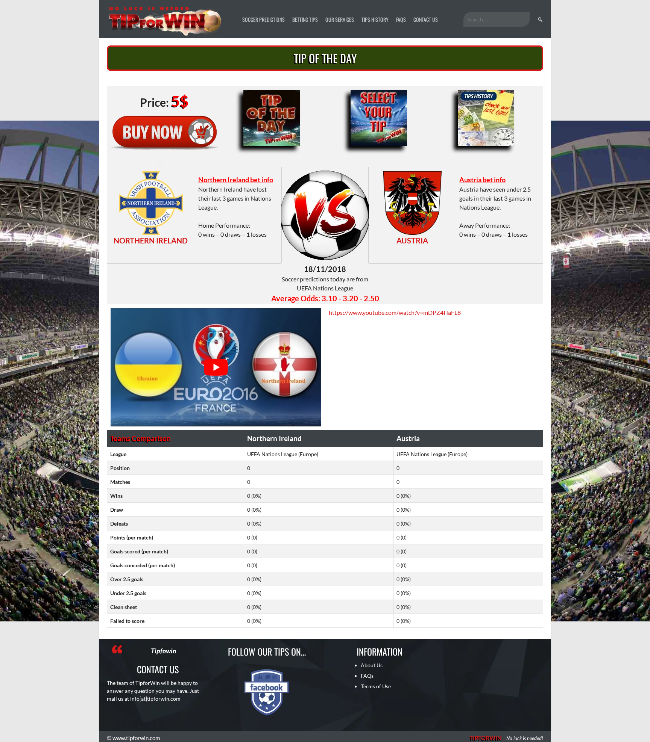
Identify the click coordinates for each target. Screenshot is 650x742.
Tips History (375, 19)
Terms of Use (376, 686)
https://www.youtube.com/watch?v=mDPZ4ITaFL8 (395, 312)
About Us (372, 665)
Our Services (339, 19)
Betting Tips (305, 19)
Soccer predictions (263, 19)
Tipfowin (163, 651)
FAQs (401, 19)
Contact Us (425, 19)
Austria (412, 240)
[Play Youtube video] (216, 367)
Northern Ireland (151, 240)
